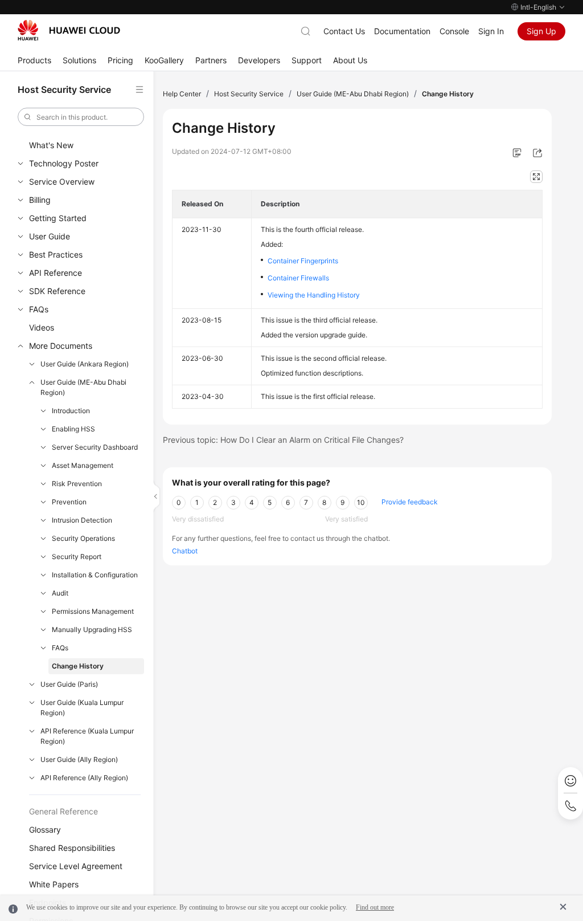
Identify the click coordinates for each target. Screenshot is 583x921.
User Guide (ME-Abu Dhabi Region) (83, 387)
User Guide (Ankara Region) (84, 364)
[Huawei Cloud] (69, 30)
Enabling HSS (73, 429)
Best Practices (56, 254)
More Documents (60, 346)
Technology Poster (63, 163)
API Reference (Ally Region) (84, 777)
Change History (78, 666)
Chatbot (185, 551)
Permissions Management (93, 611)
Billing (40, 200)
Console (454, 31)
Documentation (402, 31)
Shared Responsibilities (72, 848)
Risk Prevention (77, 483)
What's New (51, 145)
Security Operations (83, 538)
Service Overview (62, 181)
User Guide (49, 236)
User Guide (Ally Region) (79, 759)
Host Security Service (249, 93)
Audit (60, 593)
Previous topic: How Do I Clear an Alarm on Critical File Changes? (283, 440)
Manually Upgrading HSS (92, 629)
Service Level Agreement (75, 866)
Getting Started (58, 218)
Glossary (45, 829)
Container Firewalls (298, 278)
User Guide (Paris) (69, 684)
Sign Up (541, 31)
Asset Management (82, 465)
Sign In (491, 31)
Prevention (69, 502)
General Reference (63, 811)
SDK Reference (57, 291)
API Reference (55, 273)
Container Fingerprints (303, 260)
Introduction (71, 410)
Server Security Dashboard (95, 447)
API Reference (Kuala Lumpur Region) (87, 736)
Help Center (182, 93)
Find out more (375, 907)
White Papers (54, 884)
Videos (41, 327)
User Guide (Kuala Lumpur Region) (82, 707)
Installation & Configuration (95, 574)
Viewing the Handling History (314, 295)
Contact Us (344, 31)
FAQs (38, 309)
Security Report (76, 556)
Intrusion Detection (82, 520)
